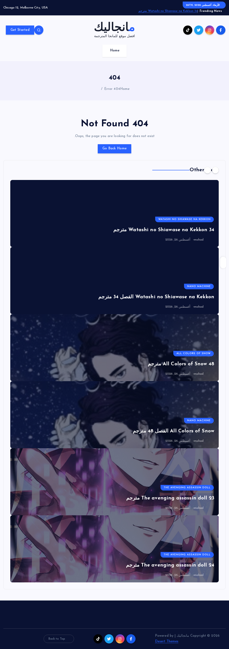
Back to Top (56, 638)
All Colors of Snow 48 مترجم (181, 364)
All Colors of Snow (193, 353)
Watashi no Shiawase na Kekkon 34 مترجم (168, 11)
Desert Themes (166, 641)
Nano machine (199, 286)
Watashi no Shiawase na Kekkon (184, 219)
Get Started (20, 30)
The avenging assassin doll (187, 487)
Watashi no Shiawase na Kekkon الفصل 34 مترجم (156, 297)
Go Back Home (114, 148)
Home (114, 50)
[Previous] (215, 170)
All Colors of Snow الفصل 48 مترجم (173, 431)
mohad (199, 239)
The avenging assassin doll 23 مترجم (170, 498)
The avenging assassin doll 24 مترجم (170, 565)
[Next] (207, 170)
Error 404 (112, 89)
